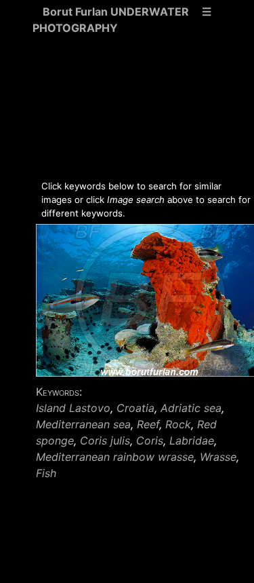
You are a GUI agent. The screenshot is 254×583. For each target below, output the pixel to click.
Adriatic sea (191, 408)
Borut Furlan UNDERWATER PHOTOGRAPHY (111, 20)
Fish (46, 473)
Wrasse (218, 457)
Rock (178, 424)
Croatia (135, 408)
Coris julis (105, 440)
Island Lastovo (73, 408)
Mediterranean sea (83, 424)
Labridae (191, 440)
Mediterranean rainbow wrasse (115, 457)
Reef (148, 424)
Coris (149, 440)
